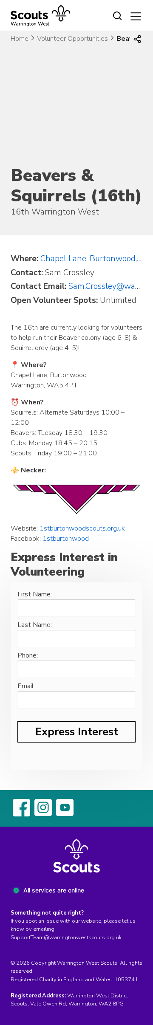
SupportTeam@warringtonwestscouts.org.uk (66, 937)
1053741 (126, 979)
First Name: (34, 594)
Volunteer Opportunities (72, 38)
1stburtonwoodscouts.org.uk (82, 528)
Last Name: (34, 625)
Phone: (27, 655)
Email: (26, 686)
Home (19, 38)
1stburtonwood (65, 538)
